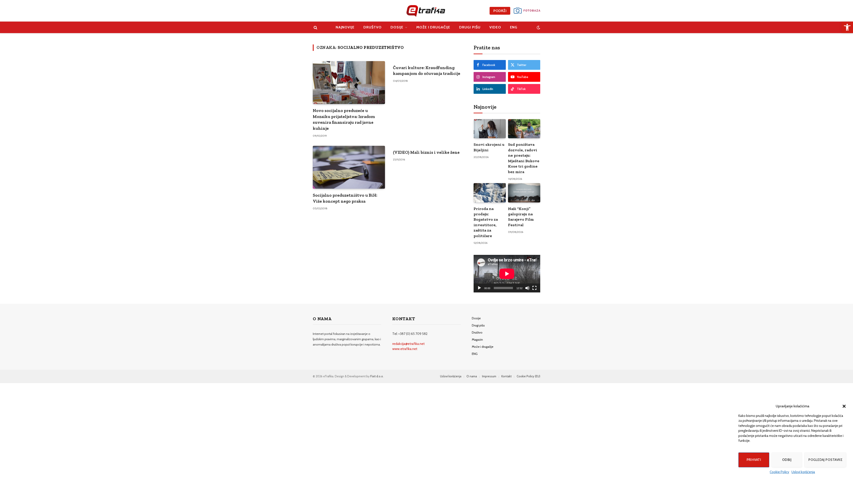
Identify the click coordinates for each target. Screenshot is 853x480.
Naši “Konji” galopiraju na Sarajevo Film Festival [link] (521, 216)
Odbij (786, 460)
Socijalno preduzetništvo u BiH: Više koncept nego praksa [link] (345, 198)
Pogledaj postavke (825, 460)
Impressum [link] (489, 376)
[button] (844, 406)
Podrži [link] (499, 11)
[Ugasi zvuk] (527, 288)
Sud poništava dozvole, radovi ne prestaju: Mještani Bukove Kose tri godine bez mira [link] (523, 158)
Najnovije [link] (345, 27)
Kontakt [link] (506, 376)
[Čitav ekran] (534, 288)
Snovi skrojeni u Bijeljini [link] (489, 147)
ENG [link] (514, 27)
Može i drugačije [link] (433, 27)
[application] (507, 273)
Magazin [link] (477, 340)
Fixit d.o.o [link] (376, 376)
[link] (847, 27)
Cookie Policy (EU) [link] (528, 376)
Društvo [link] (372, 27)
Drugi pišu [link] (469, 27)
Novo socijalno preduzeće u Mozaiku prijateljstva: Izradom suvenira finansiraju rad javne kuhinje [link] (344, 119)
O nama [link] (471, 376)
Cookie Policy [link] (779, 472)
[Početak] (479, 288)
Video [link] (495, 27)
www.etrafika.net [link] (404, 349)
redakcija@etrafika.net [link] (408, 344)
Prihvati (754, 460)
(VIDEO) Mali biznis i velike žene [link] (426, 152)
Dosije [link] (397, 27)
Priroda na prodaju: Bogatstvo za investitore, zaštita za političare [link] (486, 222)
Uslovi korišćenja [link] (803, 472)
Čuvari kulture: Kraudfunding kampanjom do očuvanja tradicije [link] (426, 70)
